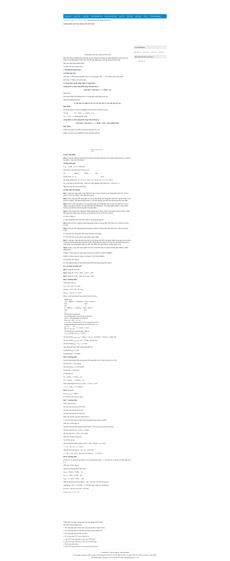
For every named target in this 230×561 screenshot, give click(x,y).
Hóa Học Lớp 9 (82, 20)
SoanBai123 (66, 20)
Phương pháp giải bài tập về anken (76, 533)
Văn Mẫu (86, 16)
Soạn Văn (77, 16)
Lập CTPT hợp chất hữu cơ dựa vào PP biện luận (81, 541)
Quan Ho (153, 52)
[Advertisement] (97, 39)
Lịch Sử (121, 16)
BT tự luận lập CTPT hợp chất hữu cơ (77, 536)
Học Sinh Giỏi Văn (111, 16)
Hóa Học (130, 16)
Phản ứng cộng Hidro (71, 544)
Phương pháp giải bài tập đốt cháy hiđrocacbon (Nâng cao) (84, 530)
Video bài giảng (155, 16)
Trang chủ (68, 16)
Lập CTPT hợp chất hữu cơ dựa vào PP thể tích (80, 539)
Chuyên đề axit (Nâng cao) (73, 66)
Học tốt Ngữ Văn (96, 16)
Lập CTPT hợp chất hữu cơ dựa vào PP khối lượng (81, 546)
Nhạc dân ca (137, 52)
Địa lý (146, 16)
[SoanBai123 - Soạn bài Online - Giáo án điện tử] (71, 7)
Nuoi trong (146, 52)
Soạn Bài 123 (141, 61)
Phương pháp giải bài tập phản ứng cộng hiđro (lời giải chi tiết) (85, 527)
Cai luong (161, 52)
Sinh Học (138, 16)
